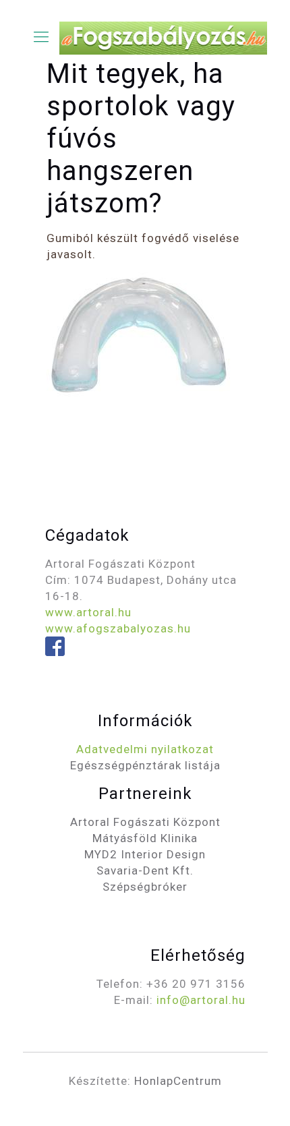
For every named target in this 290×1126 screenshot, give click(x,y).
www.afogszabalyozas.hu (118, 628)
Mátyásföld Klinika (145, 838)
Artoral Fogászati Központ (145, 822)
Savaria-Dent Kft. (145, 870)
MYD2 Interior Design (145, 854)
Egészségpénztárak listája (145, 765)
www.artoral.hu (88, 612)
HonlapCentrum (178, 1081)
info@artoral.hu (200, 1000)
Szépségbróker (145, 886)
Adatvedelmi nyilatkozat (145, 749)
